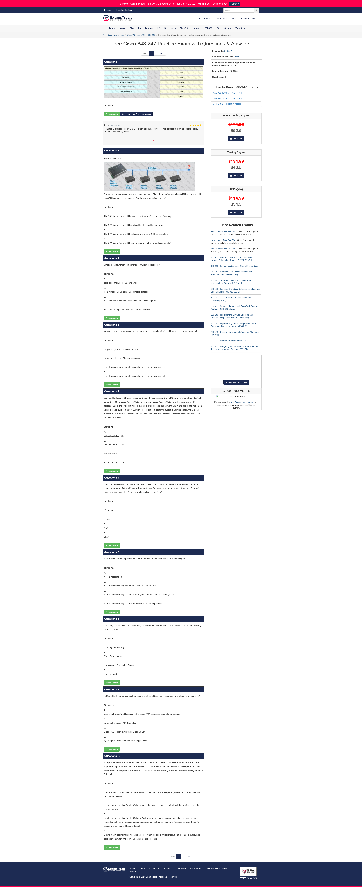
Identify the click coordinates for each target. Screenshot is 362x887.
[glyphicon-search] (256, 10)
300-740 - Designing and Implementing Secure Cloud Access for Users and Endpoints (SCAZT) (234, 348)
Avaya (122, 28)
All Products (204, 18)
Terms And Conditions (217, 868)
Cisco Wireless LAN (136, 34)
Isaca (173, 28)
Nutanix (196, 28)
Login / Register (124, 9)
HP (158, 28)
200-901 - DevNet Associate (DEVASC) (228, 340)
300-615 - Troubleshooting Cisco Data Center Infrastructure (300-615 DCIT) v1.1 (231, 281)
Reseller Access (247, 18)
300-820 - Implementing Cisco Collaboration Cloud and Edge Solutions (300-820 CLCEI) (235, 290)
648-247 (151, 34)
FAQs (142, 868)
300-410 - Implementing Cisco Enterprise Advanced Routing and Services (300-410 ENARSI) (234, 325)
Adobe (112, 28)
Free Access (221, 18)
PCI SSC (208, 28)
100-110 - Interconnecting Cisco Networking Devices (234, 265)
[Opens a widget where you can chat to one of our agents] (351, 882)
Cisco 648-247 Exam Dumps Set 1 (228, 93)
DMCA (133, 871)
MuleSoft (184, 28)
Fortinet (149, 28)
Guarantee (181, 868)
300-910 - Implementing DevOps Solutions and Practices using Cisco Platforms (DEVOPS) (232, 316)
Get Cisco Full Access (237, 382)
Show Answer (112, 114)
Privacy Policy (196, 868)
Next (162, 53)
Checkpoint (135, 28)
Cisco (236, 56)
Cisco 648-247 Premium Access (136, 114)
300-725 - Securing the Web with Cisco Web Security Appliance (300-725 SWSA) (234, 307)
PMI (218, 28)
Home (108, 9)
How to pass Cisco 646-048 (223, 248)
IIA (165, 28)
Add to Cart (237, 138)
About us (168, 868)
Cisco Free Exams (115, 34)
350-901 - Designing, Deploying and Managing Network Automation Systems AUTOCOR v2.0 (232, 258)
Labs (233, 18)
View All (239, 28)
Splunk (227, 28)
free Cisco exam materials (242, 402)
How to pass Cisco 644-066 (223, 240)
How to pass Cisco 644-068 (223, 231)
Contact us (154, 868)
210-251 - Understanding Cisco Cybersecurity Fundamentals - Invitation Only (231, 273)
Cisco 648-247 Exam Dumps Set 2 (228, 98)
